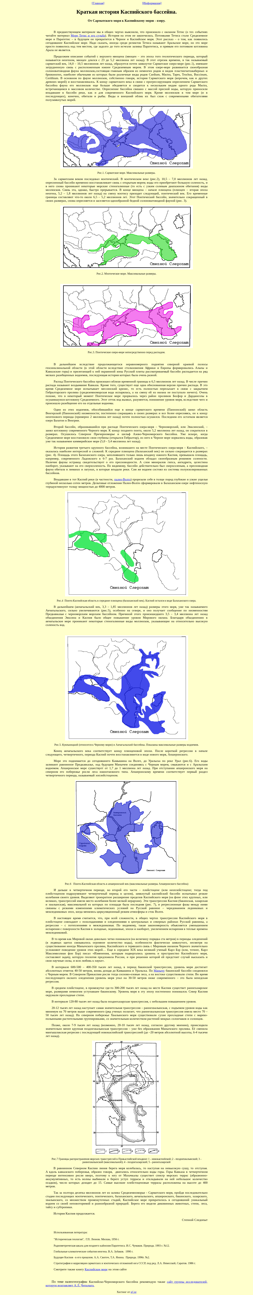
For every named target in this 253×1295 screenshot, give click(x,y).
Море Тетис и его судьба (88, 35)
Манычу (159, 970)
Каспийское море (96, 1269)
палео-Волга (122, 479)
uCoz (133, 1292)
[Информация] (151, 3)
